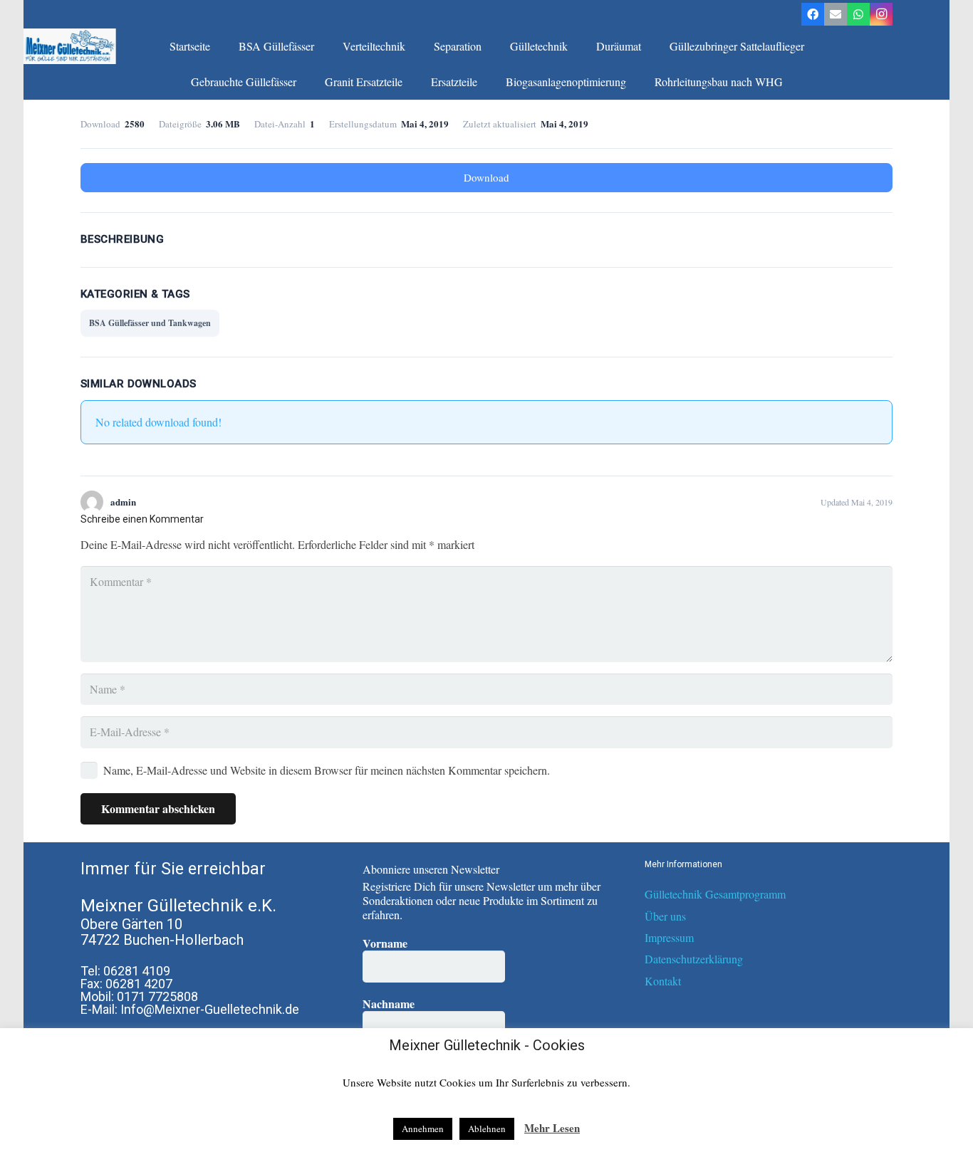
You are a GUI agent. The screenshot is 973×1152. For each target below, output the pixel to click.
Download (486, 177)
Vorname (385, 943)
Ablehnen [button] (487, 1128)
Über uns (665, 915)
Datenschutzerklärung (694, 958)
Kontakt (663, 980)
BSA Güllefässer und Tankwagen (150, 323)
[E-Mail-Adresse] (835, 14)
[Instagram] (881, 14)
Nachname (389, 1004)
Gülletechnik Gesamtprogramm (715, 893)
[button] (321, 46)
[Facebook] (812, 14)
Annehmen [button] (423, 1128)
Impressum (669, 937)
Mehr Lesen (552, 1128)
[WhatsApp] (858, 14)
